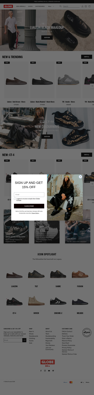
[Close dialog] (80, 176)
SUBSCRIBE (29, 206)
